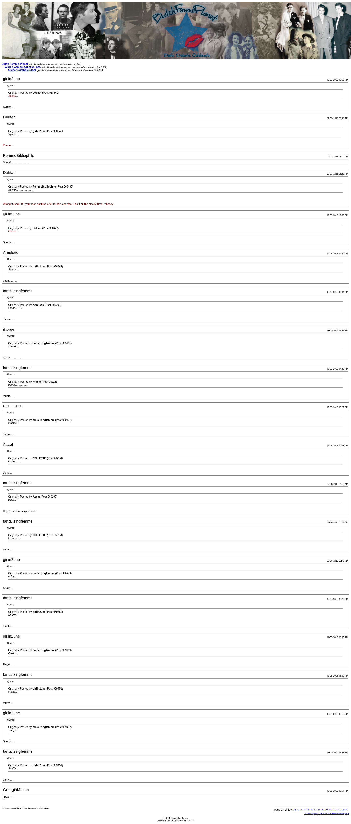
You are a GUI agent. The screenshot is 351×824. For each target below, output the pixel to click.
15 (307, 809)
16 (311, 809)
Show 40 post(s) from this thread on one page (326, 813)
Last (344, 809)
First (296, 809)
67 (330, 809)
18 (319, 809)
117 (335, 809)
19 (323, 809)
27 (327, 809)
